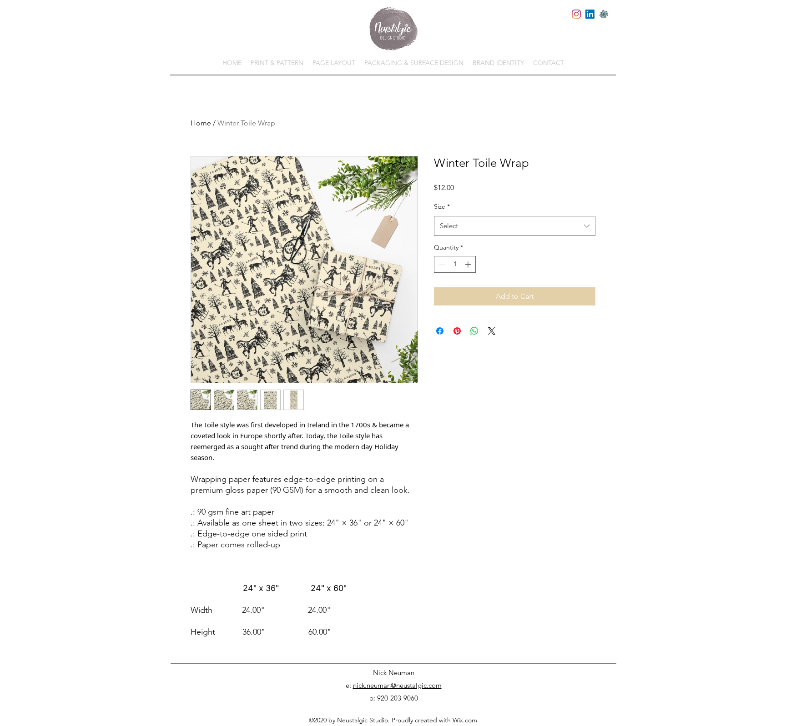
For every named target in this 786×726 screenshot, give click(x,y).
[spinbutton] (455, 264)
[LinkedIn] (590, 14)
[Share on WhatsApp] (474, 330)
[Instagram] (576, 14)
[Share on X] (491, 330)
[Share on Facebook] (439, 330)
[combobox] (514, 226)
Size (442, 206)
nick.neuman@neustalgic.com (397, 685)
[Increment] (468, 264)
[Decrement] (441, 264)
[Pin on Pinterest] (457, 330)
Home (201, 123)
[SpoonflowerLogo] (603, 14)
